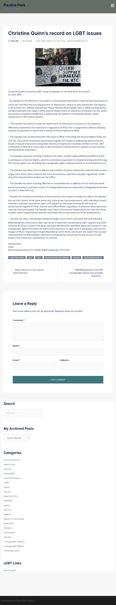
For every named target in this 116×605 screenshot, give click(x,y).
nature (7, 491)
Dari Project (10, 570)
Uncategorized (11, 550)
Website (64, 360)
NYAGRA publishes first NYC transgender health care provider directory (86, 272)
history (7, 468)
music (7, 487)
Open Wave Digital (25, 600)
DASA (30, 257)
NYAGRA (64, 249)
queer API (8, 523)
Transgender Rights (77, 41)
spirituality (9, 532)
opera (7, 505)
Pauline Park (14, 5)
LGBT (38, 41)
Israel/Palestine (12, 477)
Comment (19, 320)
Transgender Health (14, 541)
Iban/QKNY (9, 473)
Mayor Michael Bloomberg (57, 257)
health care (9, 464)
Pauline (15, 41)
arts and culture (12, 459)
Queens (7, 514)
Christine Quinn (17, 257)
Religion (8, 527)
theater (8, 536)
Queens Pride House (14, 518)
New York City (49, 41)
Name (16, 345)
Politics (61, 41)
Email (16, 360)
